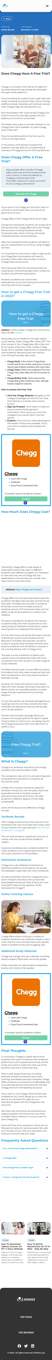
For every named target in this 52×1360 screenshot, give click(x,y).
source (18, 333)
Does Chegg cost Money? (28, 589)
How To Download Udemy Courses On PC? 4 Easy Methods (12, 1246)
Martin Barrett (8, 30)
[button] (47, 6)
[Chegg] (26, 454)
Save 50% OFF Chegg (26, 194)
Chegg (11, 473)
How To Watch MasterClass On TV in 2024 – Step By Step (38, 1246)
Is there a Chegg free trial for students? (21, 1177)
